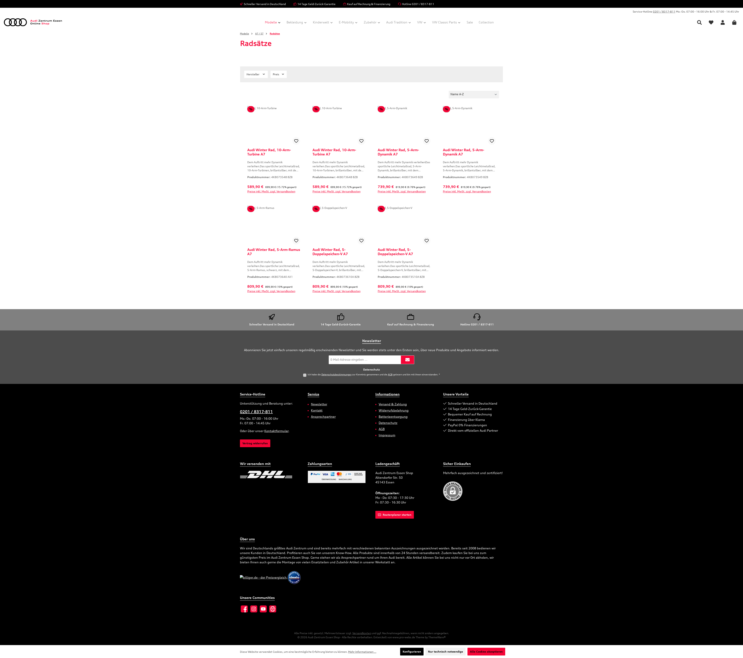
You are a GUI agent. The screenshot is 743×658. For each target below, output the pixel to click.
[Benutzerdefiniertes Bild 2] (294, 474)
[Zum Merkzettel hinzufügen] (296, 141)
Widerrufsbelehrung (394, 410)
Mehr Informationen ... (362, 651)
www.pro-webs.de (403, 637)
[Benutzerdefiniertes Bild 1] (266, 474)
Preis (276, 74)
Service (313, 394)
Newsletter (319, 404)
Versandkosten (361, 633)
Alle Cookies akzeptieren (486, 651)
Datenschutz (388, 423)
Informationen (387, 394)
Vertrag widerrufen (255, 443)
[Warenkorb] (734, 22)
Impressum (387, 435)
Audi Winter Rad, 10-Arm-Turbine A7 (269, 152)
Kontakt (317, 410)
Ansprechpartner (323, 417)
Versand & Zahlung (393, 404)
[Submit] (407, 359)
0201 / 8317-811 (664, 11)
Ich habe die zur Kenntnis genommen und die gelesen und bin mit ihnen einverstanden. (374, 374)
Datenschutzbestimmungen (336, 374)
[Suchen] (699, 22)
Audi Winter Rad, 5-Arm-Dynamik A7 (398, 152)
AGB (390, 374)
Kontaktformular (276, 431)
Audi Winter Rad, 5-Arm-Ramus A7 (273, 251)
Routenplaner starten (396, 514)
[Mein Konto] (723, 22)
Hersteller (253, 74)
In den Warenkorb (273, 196)
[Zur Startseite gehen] (33, 22)
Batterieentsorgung (393, 417)
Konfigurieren (412, 651)
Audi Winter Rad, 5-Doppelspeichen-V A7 (330, 251)
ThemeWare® (437, 637)
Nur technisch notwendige (445, 651)
